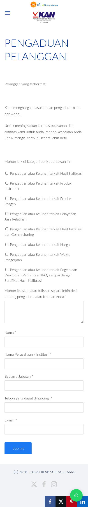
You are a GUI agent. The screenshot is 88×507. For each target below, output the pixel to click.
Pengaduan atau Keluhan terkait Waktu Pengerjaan (37, 257)
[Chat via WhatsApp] (76, 495)
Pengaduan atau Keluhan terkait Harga (39, 244)
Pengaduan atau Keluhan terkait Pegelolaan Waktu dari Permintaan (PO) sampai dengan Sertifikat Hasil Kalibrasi (41, 275)
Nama (10, 332)
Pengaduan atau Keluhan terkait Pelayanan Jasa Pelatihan (40, 216)
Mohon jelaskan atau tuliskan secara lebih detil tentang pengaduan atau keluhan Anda (41, 293)
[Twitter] (34, 484)
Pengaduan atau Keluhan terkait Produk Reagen (38, 201)
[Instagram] (53, 484)
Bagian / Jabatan (19, 376)
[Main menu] (7, 13)
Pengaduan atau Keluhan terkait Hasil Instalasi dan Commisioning (43, 232)
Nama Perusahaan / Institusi (28, 354)
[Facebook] (44, 484)
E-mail (11, 420)
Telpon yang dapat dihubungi (28, 398)
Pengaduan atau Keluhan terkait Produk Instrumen (38, 186)
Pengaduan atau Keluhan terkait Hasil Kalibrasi (46, 173)
